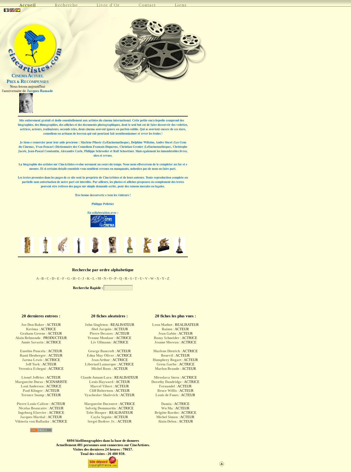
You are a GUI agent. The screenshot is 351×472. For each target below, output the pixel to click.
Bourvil (167, 355)
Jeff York (33, 364)
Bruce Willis (167, 390)
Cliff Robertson (101, 390)
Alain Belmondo (28, 338)
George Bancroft (101, 351)
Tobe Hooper (96, 412)
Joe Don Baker (32, 325)
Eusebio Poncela (33, 351)
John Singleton (96, 325)
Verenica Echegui (32, 369)
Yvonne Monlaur (100, 338)
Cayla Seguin (101, 417)
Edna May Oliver (100, 355)
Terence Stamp (32, 395)
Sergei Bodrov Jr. (101, 421)
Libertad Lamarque (100, 364)
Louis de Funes (167, 395)
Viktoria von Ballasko (32, 421)
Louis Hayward (101, 382)
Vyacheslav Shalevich (101, 395)
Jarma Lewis (32, 360)
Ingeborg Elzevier (32, 412)
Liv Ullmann (101, 342)
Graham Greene (32, 333)
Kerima (32, 329)
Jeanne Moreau (166, 342)
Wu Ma (167, 408)
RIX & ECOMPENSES (28, 82)
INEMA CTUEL (28, 76)
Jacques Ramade (40, 91)
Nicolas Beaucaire (33, 408)
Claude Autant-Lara (96, 377)
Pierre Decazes (101, 333)
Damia (166, 404)
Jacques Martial (32, 417)
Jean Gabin (167, 333)
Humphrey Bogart (167, 360)
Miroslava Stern (166, 377)
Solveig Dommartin (100, 408)
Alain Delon (167, 421)
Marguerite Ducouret (100, 404)
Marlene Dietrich (166, 351)
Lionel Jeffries (32, 377)
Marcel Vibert (101, 386)
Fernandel (167, 386)
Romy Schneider (166, 338)
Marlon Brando (167, 369)
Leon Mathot (162, 325)
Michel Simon (167, 417)
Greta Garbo (167, 364)
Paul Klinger (33, 390)
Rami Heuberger (33, 355)
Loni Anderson (32, 386)
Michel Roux (101, 369)
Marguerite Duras (29, 382)
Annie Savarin (32, 342)
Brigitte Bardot (167, 412)
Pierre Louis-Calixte (33, 404)
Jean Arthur (100, 360)
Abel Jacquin (101, 329)
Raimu (167, 329)
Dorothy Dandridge (166, 382)
